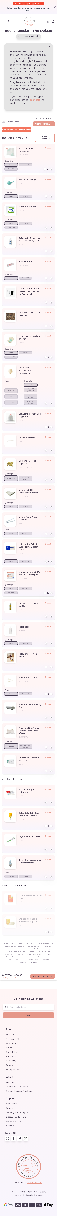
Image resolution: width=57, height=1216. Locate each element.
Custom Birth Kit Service (17, 1086)
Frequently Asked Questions (19, 1091)
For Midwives (12, 1052)
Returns (9, 1108)
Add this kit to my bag (42, 976)
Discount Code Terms (16, 1117)
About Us (10, 1082)
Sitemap (10, 1126)
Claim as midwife (44, 124)
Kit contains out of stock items (16, 130)
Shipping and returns (13, 978)
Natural (9, 1047)
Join (28, 1015)
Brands (9, 1065)
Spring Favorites (13, 1069)
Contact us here (34, 1182)
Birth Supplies (12, 1039)
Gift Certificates (13, 1121)
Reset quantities (45, 138)
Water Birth (11, 1043)
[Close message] (49, 46)
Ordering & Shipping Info (17, 1112)
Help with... (11, 1061)
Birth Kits (10, 1034)
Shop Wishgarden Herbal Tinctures (28, 4)
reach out (34, 100)
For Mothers (11, 1056)
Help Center (11, 1104)
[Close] (54, 7)
